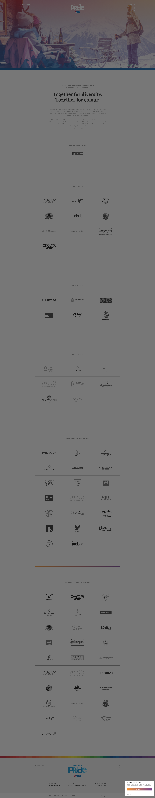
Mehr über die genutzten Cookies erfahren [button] (139, 791)
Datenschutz (129, 794)
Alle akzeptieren (139, 789)
